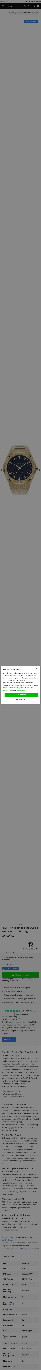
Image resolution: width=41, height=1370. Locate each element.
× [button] (36, 669)
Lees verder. (20, 690)
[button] (20, 700)
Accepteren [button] (21, 695)
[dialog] (20, 685)
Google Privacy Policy (17, 688)
